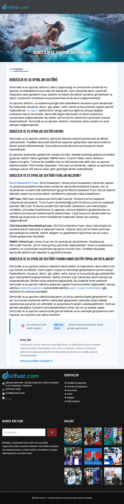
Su (11, 69)
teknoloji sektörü (31, 288)
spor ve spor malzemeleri (86, 288)
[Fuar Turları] (20, 376)
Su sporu (32, 110)
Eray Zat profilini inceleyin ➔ (36, 360)
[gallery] (73, 436)
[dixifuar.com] (15, 7)
